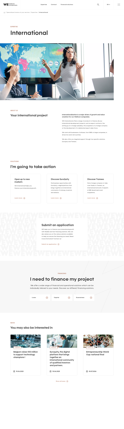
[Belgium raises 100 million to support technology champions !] (26, 355)
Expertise (44, 4)
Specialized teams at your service (18, 12)
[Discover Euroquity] (62, 355)
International (43, 12)
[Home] (4, 12)
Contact (54, 4)
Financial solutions (67, 4)
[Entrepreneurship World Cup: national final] (98, 355)
